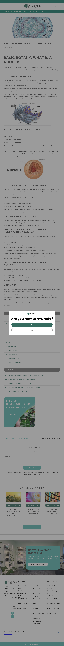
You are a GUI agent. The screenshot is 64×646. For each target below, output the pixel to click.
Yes (32, 325)
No (32, 330)
